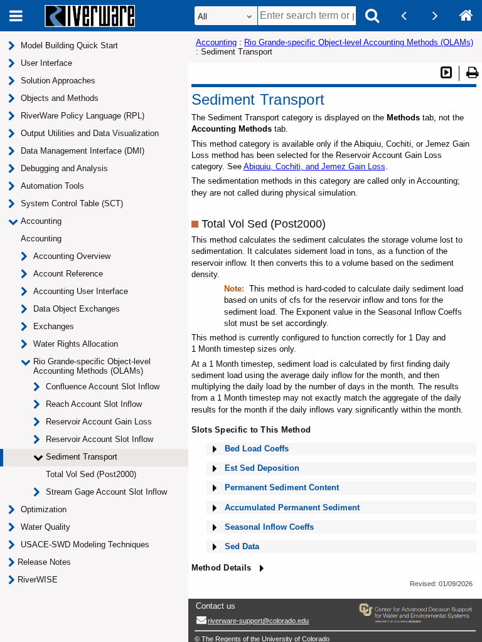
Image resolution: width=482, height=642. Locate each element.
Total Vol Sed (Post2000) (91, 474)
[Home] (466, 15)
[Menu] (15, 15)
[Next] (435, 15)
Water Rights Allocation (75, 344)
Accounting (41, 238)
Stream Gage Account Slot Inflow (106, 492)
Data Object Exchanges (76, 308)
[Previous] (403, 15)
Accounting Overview (71, 256)
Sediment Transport (81, 456)
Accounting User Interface (80, 291)
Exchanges (53, 326)
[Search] (372, 15)
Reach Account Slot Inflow (94, 404)
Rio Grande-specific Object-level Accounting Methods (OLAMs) (92, 366)
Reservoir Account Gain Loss (99, 421)
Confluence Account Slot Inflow (102, 386)
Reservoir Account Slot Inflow (99, 439)
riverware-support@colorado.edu (258, 620)
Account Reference (68, 273)
